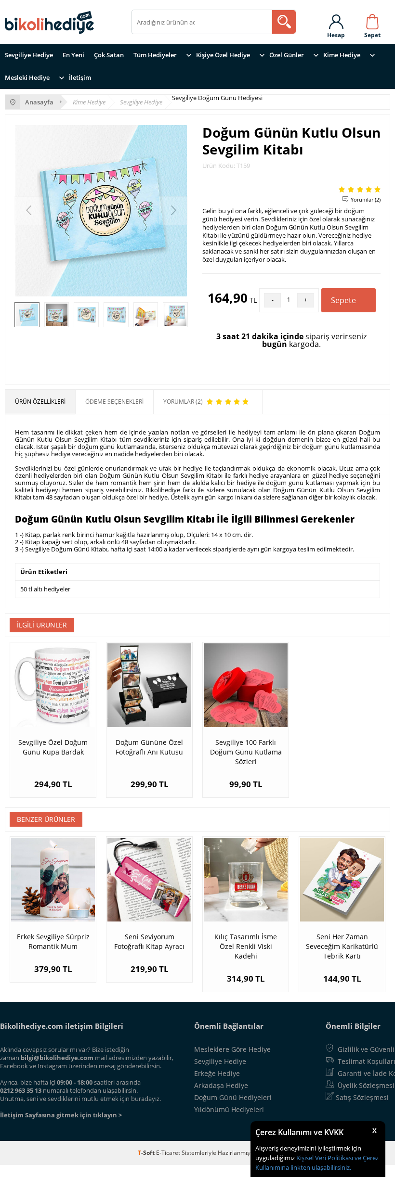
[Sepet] (372, 19)
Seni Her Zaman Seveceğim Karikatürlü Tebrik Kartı (342, 946)
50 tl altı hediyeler (45, 589)
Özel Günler (286, 55)
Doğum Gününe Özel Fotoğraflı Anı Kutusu (149, 747)
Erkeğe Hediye (217, 1073)
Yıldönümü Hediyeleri (229, 1109)
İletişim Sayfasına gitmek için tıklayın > (61, 1115)
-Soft (147, 1153)
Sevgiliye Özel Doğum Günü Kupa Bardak (53, 747)
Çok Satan (109, 55)
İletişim (80, 77)
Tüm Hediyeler (155, 55)
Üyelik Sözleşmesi (366, 1085)
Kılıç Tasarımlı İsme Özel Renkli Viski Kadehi (245, 946)
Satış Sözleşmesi (362, 1097)
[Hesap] (336, 19)
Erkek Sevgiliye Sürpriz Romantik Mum (53, 941)
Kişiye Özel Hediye (223, 55)
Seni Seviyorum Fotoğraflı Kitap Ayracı (149, 941)
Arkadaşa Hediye (221, 1085)
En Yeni (73, 55)
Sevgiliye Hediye (29, 55)
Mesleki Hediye (27, 77)
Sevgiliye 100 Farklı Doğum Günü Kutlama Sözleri (246, 752)
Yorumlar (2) (366, 199)
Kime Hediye (341, 55)
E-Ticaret (168, 1153)
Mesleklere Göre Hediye (232, 1049)
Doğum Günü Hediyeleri (233, 1097)
